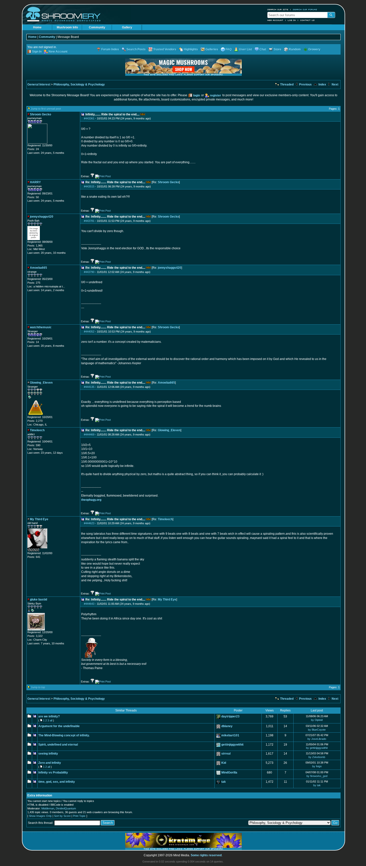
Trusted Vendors (164, 49)
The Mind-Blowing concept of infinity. (64, 735)
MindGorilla (229, 772)
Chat (262, 49)
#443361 (89, 118)
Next (334, 84)
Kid (223, 763)
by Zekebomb (316, 757)
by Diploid (317, 719)
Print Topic (79, 815)
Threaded (286, 84)
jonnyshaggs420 (169, 267)
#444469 (89, 434)
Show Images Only (40, 815)
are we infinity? (49, 716)
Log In (292, 20)
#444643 (89, 603)
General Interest (38, 84)
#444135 (89, 386)
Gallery (127, 27)
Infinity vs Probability (53, 772)
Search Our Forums (305, 9)
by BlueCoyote (317, 729)
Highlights (191, 49)
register (215, 95)
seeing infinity (48, 753)
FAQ (229, 49)
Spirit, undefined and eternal (58, 744)
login (196, 95)
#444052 (89, 331)
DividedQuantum (66, 808)
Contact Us (307, 20)
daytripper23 (230, 716)
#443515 (89, 186)
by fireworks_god (316, 776)
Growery (314, 49)
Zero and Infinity (49, 763)
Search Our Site (277, 9)
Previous (305, 84)
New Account (275, 20)
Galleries (211, 49)
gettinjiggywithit (232, 744)
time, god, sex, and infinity (56, 781)
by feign (317, 766)
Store (277, 49)
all (51, 720)
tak (223, 781)
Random (295, 49)
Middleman (47, 808)
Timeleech (165, 519)
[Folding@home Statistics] (37, 550)
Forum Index (110, 49)
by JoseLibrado (316, 738)
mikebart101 (230, 735)
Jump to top (38, 687)
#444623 (89, 523)
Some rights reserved (206, 855)
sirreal (226, 753)
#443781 (89, 220)
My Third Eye (167, 599)
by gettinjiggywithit (317, 747)
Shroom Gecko (168, 182)
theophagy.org (91, 500)
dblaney (227, 726)
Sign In (37, 51)
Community (97, 27)
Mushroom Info (67, 27)
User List (245, 49)
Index (322, 84)
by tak (317, 785)
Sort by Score (62, 815)
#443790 (89, 271)
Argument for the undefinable (59, 726)
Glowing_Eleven (169, 430)
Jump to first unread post (46, 108)
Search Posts (136, 49)
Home (37, 27)
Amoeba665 (166, 382)
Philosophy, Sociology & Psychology (79, 84)
